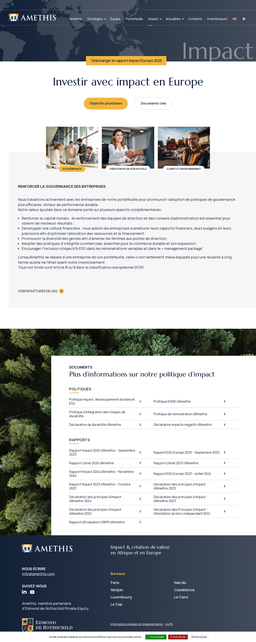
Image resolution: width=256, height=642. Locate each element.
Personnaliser (199, 637)
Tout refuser (179, 637)
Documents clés (153, 103)
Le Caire (181, 597)
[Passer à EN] (234, 19)
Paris (115, 582)
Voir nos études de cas (37, 291)
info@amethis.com (38, 573)
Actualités (173, 19)
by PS (169, 624)
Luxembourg (121, 597)
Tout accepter (156, 637)
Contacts (195, 19)
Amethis (76, 19)
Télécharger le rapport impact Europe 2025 (126, 60)
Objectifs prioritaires (106, 103)
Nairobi (180, 582)
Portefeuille (134, 19)
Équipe (115, 19)
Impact (153, 19)
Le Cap (116, 604)
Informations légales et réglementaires (137, 624)
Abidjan (117, 589)
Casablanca (184, 589)
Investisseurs (217, 19)
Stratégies (95, 19)
